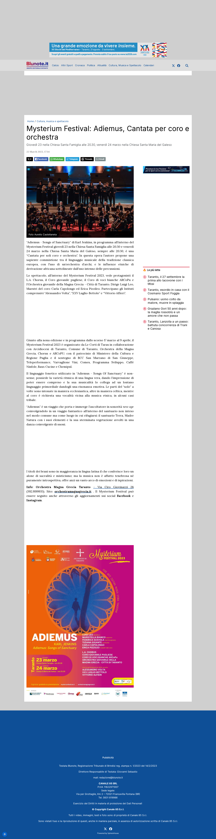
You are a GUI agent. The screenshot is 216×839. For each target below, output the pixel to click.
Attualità (101, 65)
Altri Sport (67, 65)
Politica (91, 65)
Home (30, 121)
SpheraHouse (113, 833)
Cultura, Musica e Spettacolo (125, 65)
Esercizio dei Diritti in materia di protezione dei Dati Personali (108, 803)
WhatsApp (58, 159)
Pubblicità (108, 757)
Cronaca (80, 65)
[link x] (173, 65)
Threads (88, 159)
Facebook (42, 159)
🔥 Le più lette (151, 270)
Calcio (55, 65)
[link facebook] (178, 65)
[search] (187, 65)
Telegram (73, 159)
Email (101, 159)
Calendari (149, 65)
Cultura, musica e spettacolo (53, 121)
